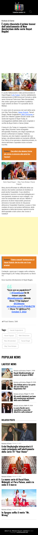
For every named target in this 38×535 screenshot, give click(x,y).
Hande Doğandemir (16, 330)
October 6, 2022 (19, 312)
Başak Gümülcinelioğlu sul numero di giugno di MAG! (24, 374)
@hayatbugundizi (15, 298)
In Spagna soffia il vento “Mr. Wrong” (15, 513)
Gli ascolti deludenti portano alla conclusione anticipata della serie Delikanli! (25, 398)
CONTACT (26, 531)
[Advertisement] (19, 53)
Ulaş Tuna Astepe (10, 346)
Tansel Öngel (25, 341)
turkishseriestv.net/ (22, 532)
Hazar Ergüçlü (23, 112)
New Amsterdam (10, 341)
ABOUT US (8, 531)
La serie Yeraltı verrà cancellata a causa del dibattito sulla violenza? (23, 410)
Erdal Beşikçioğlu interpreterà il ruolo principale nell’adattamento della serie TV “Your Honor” (18, 449)
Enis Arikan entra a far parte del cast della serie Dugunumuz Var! (24, 387)
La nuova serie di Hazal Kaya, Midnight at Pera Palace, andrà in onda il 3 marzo (18, 482)
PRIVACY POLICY (17, 531)
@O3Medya (19, 303)
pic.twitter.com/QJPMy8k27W (21, 306)
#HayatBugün (18, 293)
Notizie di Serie (8, 21)
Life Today (16, 95)
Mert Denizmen (27, 114)
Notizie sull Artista (20, 370)
